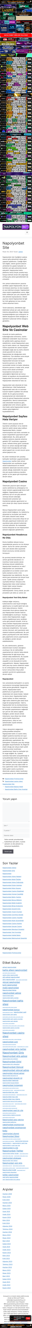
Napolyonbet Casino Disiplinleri (13, 891)
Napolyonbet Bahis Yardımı (12, 897)
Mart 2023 (6, 1276)
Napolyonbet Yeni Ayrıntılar (12, 932)
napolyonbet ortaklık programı (12, 1115)
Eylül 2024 (6, 1223)
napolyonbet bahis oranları (11, 998)
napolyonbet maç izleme (11, 1099)
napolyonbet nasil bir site (13, 1110)
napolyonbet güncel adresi (13, 1073)
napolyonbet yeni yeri (7, 1165)
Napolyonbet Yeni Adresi (10, 1160)
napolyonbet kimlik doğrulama (9, 1094)
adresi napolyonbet (9, 967)
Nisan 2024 (6, 1238)
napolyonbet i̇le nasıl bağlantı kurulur (11, 1088)
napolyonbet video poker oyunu (21, 1155)
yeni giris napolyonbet (10, 1177)
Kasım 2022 (7, 1288)
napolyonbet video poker (8, 1155)
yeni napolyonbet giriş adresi (11, 1179)
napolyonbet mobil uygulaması (9, 1106)
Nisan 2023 (6, 1273)
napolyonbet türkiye (24, 1153)
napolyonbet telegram (21, 1141)
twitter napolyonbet (11, 1175)
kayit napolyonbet (10, 985)
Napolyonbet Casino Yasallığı (12, 918)
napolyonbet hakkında (10, 1080)
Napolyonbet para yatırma (13, 1120)
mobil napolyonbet (11, 988)
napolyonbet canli (20, 1012)
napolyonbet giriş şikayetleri (11, 1064)
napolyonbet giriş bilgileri (10, 1059)
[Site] (16, 59)
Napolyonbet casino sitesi (14, 781)
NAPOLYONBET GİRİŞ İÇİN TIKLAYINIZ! (16, 35)
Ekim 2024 (6, 1220)
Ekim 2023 (6, 1255)
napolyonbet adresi (12, 993)
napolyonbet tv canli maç (19, 1143)
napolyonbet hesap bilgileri (11, 1083)
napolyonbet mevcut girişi (8, 1103)
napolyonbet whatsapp (12, 1158)
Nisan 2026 (6, 1197)
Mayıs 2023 (7, 1270)
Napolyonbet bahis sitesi (13, 1002)
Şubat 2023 (7, 1279)
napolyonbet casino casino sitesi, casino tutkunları (13, 1025)
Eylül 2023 (6, 1258)
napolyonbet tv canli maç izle (11, 1145)
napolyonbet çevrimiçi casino (9, 1168)
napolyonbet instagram (13, 1085)
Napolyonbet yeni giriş (12, 1163)
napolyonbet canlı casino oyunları (13, 1019)
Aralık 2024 (6, 1214)
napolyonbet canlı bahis (10, 1014)
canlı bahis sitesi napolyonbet (9, 973)
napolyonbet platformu (9, 1122)
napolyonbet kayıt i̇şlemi (8, 1090)
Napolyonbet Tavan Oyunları (12, 912)
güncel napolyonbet (11, 982)
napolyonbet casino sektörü (9, 1030)
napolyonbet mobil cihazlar (20, 1103)
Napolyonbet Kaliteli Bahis (11, 935)
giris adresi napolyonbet (11, 977)
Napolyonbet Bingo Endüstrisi (13, 906)
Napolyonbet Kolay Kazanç (12, 888)
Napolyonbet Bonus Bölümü (12, 900)
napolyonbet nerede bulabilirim (9, 1113)
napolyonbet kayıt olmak (19, 1090)
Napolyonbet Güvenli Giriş (11, 909)
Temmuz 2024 (7, 1229)
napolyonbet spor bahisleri (8, 1141)
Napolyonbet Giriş (9, 871)
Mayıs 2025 (6, 1205)
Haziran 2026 (7, 1194)
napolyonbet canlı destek (10, 1021)
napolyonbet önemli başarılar (22, 1168)
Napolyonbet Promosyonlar (14, 779)
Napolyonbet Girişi (12, 1061)
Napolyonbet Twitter (13, 1150)
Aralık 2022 (6, 1285)
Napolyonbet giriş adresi (15, 1056)
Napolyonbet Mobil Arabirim (12, 903)
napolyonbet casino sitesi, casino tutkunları (12, 1039)
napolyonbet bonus (11, 1010)
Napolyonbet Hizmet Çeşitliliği (13, 894)
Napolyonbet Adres (9, 990)
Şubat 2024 (7, 1244)
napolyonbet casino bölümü (8, 1023)
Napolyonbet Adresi (9, 868)
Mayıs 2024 (7, 1235)
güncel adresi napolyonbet (21, 979)
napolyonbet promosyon (13, 1124)
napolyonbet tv (7, 1143)
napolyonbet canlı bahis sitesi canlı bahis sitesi (13, 1016)
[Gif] (16, 95)
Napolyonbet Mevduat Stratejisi (13, 929)
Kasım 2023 (7, 1253)
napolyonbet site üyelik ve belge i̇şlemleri (12, 1139)
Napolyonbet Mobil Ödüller (12, 879)
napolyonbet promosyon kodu (14, 1129)
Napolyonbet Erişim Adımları (12, 885)
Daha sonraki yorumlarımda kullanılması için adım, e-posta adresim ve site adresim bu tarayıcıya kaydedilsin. (14, 843)
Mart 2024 (6, 1241)
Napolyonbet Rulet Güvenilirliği (13, 920)
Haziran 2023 (7, 1267)
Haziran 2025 (7, 1203)
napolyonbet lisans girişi (21, 1094)
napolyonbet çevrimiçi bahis (19, 1165)
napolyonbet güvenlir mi (12, 1078)
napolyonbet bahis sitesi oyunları (10, 1007)
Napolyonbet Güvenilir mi (10, 1075)
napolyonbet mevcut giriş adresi (12, 1101)
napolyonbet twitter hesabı (11, 1153)
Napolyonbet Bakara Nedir (14, 787)
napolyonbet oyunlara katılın (9, 1117)
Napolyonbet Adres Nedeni (12, 876)
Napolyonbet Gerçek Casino (12, 926)
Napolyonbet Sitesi (11, 1136)
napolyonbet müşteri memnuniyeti (10, 1108)
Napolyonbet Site (8, 784)
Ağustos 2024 (7, 1226)
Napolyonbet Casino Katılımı (12, 923)
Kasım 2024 (7, 1217)
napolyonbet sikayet (11, 1133)
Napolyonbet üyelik (9, 1170)
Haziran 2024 (7, 1232)
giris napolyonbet (9, 979)
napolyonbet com (10, 1042)
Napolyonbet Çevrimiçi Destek (13, 915)
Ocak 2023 (6, 1282)
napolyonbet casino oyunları (11, 1028)
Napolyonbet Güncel (13, 1067)
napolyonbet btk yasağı (8, 1012)
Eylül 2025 (6, 1200)
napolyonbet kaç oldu (10, 1092)
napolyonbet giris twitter (14, 1049)
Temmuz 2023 (7, 1264)
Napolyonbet (7, 461)
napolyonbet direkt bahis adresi (9, 1046)
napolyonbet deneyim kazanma (9, 1044)
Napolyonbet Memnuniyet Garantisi (15, 938)
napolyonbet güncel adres (16, 1070)
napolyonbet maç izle (10, 1097)
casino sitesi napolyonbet (10, 975)
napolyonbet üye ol (21, 1170)
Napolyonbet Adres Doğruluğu (13, 882)
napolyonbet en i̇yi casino (22, 1046)
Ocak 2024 (6, 1247)
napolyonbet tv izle (10, 1148)
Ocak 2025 (6, 1211)
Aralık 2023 (6, 1250)
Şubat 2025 (7, 1208)
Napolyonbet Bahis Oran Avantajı (16, 789)
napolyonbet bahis (8, 995)
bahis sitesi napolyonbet (15, 970)
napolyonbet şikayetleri (10, 1172)
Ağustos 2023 (7, 1261)
